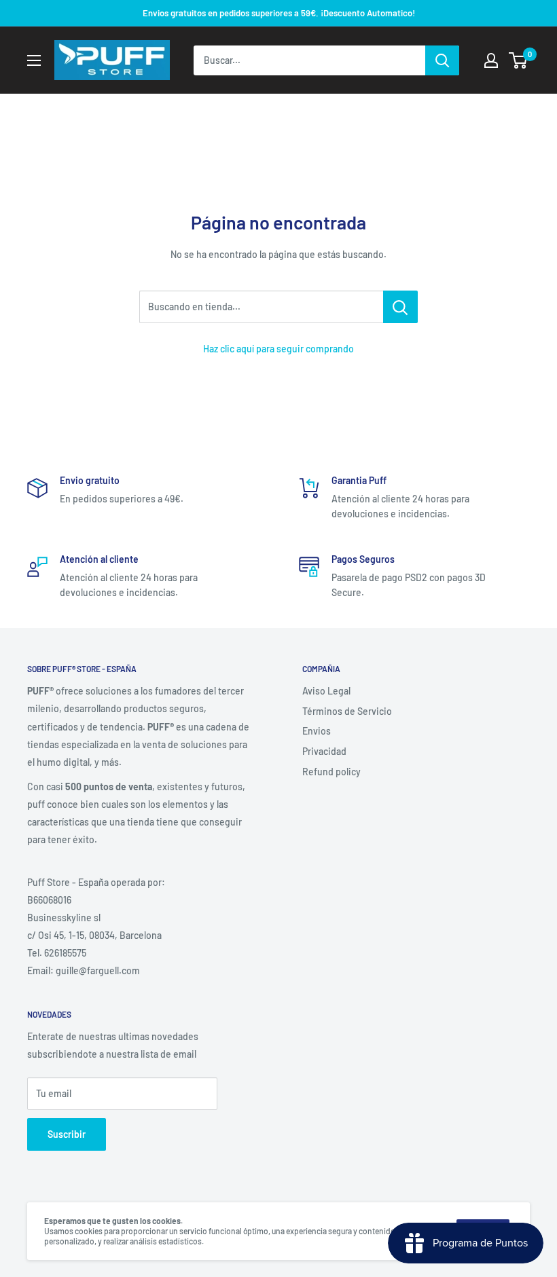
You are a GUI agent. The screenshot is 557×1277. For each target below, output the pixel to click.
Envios (316, 731)
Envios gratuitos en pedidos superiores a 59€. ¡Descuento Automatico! (279, 12)
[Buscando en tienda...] (400, 307)
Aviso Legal (326, 691)
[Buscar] (442, 60)
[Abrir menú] (34, 60)
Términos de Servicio (347, 711)
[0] (518, 60)
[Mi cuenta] (491, 60)
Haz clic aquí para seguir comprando (278, 348)
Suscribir (67, 1134)
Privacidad (324, 751)
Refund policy (331, 771)
